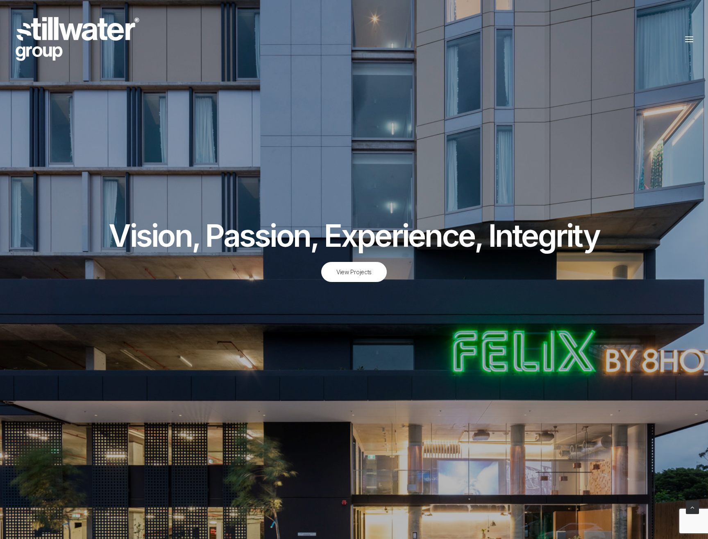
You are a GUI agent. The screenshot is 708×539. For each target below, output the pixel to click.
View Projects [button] (354, 271)
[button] (689, 39)
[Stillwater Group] (78, 39)
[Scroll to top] (692, 507)
